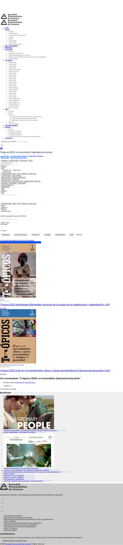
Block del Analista (11, 46)
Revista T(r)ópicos (10, 528)
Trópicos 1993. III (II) (14, 105)
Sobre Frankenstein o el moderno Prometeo (19, 432)
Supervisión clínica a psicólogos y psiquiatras (25, 120)
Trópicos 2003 (12, 93)
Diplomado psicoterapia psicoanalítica (20, 55)
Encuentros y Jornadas (15, 131)
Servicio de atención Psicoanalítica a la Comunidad (26, 116)
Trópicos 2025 (12, 62)
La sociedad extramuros (15, 44)
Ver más (3, 308)
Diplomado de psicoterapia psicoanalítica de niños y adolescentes (27, 57)
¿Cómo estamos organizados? (17, 35)
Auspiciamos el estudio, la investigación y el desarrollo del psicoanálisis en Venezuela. (31, 495)
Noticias (11, 129)
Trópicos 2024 (12, 64)
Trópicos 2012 (12, 78)
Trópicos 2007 (12, 86)
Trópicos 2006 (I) (13, 87)
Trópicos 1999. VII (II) (14, 100)
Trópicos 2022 (12, 67)
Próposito (11, 111)
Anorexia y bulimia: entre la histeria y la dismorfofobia (23, 481)
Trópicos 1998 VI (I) (14, 102)
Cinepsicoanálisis (11, 125)
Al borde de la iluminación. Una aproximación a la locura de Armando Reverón (32, 472)
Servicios (11, 114)
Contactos (9, 138)
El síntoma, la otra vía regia (14, 475)
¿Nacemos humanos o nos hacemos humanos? (21, 468)
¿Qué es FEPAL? (12, 42)
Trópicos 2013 (12, 76)
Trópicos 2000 (12, 96)
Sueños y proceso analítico (14, 477)
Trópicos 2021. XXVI (14, 71)
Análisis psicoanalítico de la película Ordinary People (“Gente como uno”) (31, 430)
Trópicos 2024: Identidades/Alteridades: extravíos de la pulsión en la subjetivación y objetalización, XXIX (55, 304)
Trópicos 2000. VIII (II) (14, 98)
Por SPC (2, 299)
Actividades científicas (15, 133)
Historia (11, 39)
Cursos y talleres (13, 58)
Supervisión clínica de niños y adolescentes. (24, 118)
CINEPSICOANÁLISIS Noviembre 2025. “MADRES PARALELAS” (20, 242)
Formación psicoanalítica (16, 53)
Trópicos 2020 (12, 73)
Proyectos (11, 122)
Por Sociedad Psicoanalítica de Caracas (12, 365)
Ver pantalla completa (35, 156)
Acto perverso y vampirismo (14, 479)
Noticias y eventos (14, 124)
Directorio (11, 37)
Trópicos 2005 (12, 91)
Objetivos (11, 31)
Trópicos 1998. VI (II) (14, 104)
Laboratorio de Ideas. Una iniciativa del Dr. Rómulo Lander (24, 136)
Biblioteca (8, 48)
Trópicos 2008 (12, 84)
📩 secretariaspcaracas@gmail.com (13, 541)
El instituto (11, 51)
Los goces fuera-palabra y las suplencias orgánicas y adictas (26, 470)
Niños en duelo (9, 474)
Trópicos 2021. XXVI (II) (14, 69)
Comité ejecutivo (13, 33)
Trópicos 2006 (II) (13, 89)
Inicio (7, 28)
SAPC (7, 109)
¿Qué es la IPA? (13, 40)
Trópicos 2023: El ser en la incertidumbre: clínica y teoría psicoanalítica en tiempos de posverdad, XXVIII (55, 370)
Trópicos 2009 (12, 82)
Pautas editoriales (13, 107)
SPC (1, 148)
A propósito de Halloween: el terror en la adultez (17, 240)
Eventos (8, 127)
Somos (7, 30)
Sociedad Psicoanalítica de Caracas (18, 544)
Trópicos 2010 (12, 80)
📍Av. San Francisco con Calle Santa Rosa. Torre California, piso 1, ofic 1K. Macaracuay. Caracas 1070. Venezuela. (41, 537)
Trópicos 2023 (12, 66)
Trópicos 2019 (12, 75)
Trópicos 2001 (12, 95)
